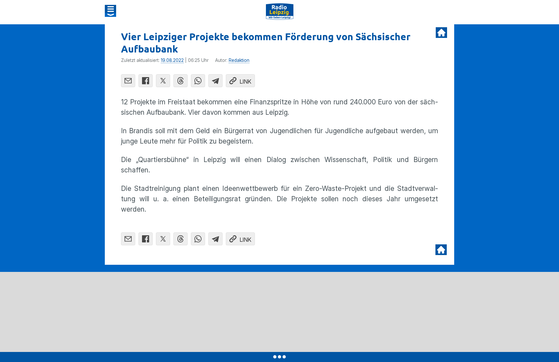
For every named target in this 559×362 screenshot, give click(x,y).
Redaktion (239, 60)
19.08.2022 (172, 60)
